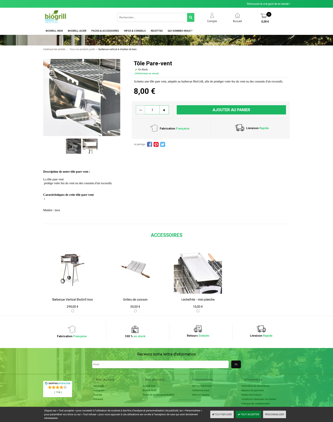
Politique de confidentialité (255, 403)
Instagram (98, 390)
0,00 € (265, 21)
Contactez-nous (200, 390)
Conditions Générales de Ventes (258, 399)
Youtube (97, 394)
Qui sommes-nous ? (180, 30)
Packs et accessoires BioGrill (158, 394)
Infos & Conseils (135, 30)
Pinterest (98, 399)
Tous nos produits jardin (82, 49)
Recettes (157, 30)
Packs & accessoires (105, 30)
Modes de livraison (251, 394)
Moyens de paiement (252, 390)
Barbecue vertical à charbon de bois (117, 49)
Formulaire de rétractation (255, 386)
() (58, 392)
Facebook (98, 386)
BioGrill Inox (54, 30)
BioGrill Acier (77, 30)
